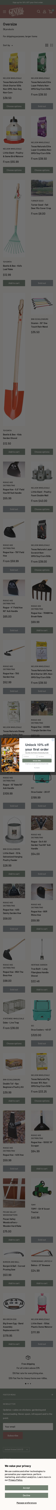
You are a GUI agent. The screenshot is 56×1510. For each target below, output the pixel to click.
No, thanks (37, 768)
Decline (26, 1495)
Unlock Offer (37, 761)
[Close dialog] (53, 740)
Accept (26, 1487)
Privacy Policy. (16, 1480)
